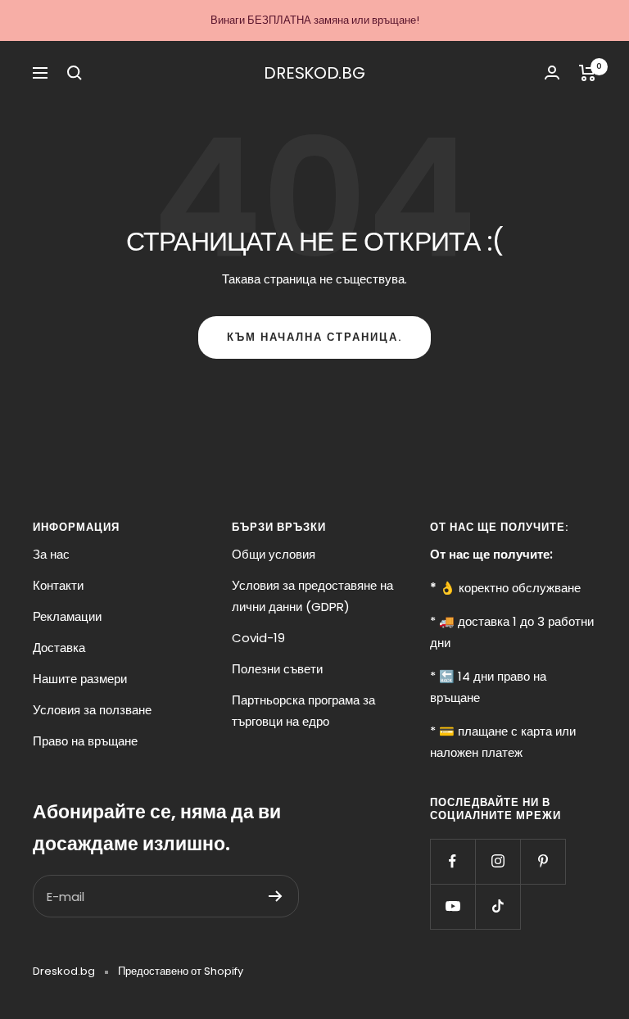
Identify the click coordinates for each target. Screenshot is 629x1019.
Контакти (58, 585)
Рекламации (67, 616)
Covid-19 (258, 637)
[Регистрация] (276, 896)
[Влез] (552, 72)
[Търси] (74, 73)
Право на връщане (85, 741)
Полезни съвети (277, 668)
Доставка (59, 647)
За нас (51, 554)
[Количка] (587, 73)
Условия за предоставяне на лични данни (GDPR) (312, 596)
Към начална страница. (314, 337)
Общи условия (273, 554)
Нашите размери (80, 678)
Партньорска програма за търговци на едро (303, 710)
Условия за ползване (92, 709)
